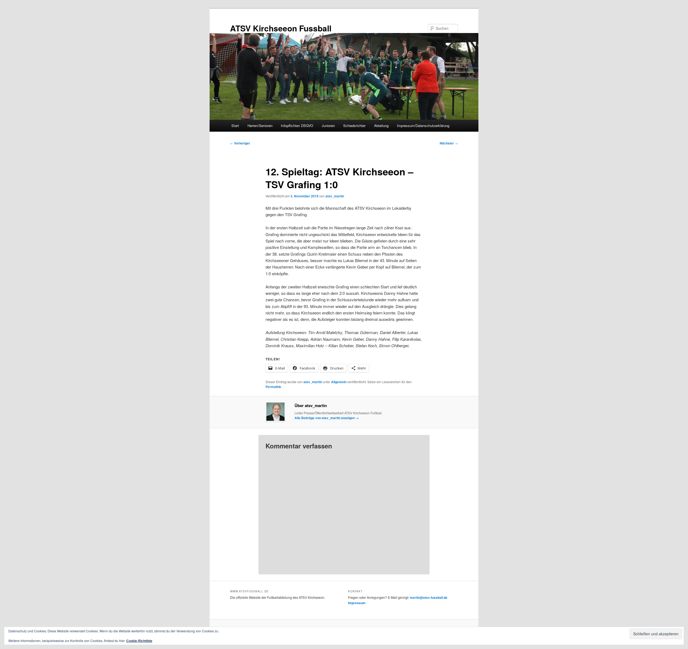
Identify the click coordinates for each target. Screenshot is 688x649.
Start (235, 125)
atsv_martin (334, 196)
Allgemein (338, 381)
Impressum (357, 602)
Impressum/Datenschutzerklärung (423, 125)
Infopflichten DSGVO (297, 125)
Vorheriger (240, 143)
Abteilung (381, 125)
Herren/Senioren (260, 125)
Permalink (273, 386)
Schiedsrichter (354, 125)
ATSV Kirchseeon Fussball (280, 28)
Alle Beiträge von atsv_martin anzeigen (327, 417)
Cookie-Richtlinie (139, 640)
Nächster (449, 143)
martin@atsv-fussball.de (428, 597)
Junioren (328, 125)
